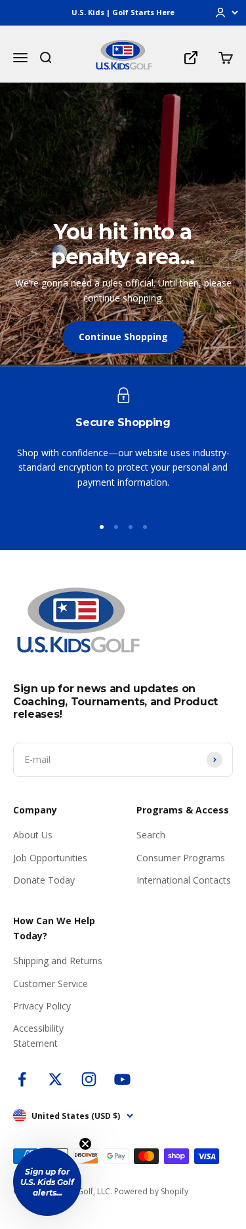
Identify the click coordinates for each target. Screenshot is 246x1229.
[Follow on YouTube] (122, 1079)
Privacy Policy (42, 1006)
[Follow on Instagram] (89, 1079)
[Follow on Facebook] (22, 1079)
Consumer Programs (180, 857)
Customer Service (50, 983)
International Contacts (183, 880)
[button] (47, 1182)
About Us (32, 835)
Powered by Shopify (151, 1191)
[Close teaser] (85, 1143)
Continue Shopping (123, 336)
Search (150, 835)
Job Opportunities (50, 857)
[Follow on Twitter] (55, 1079)
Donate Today (44, 880)
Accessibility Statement (38, 1035)
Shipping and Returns (57, 960)
